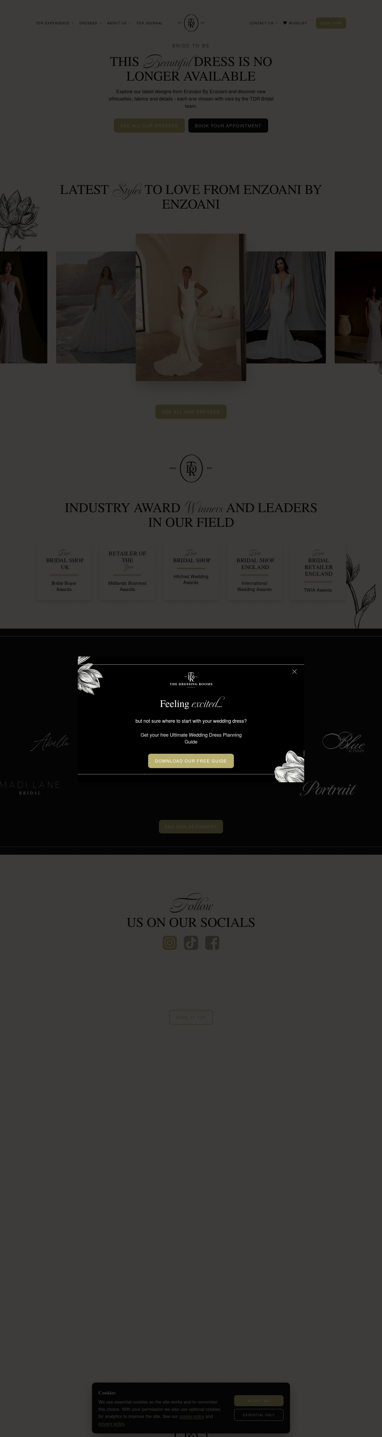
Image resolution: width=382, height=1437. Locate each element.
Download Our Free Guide (191, 761)
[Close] (294, 671)
